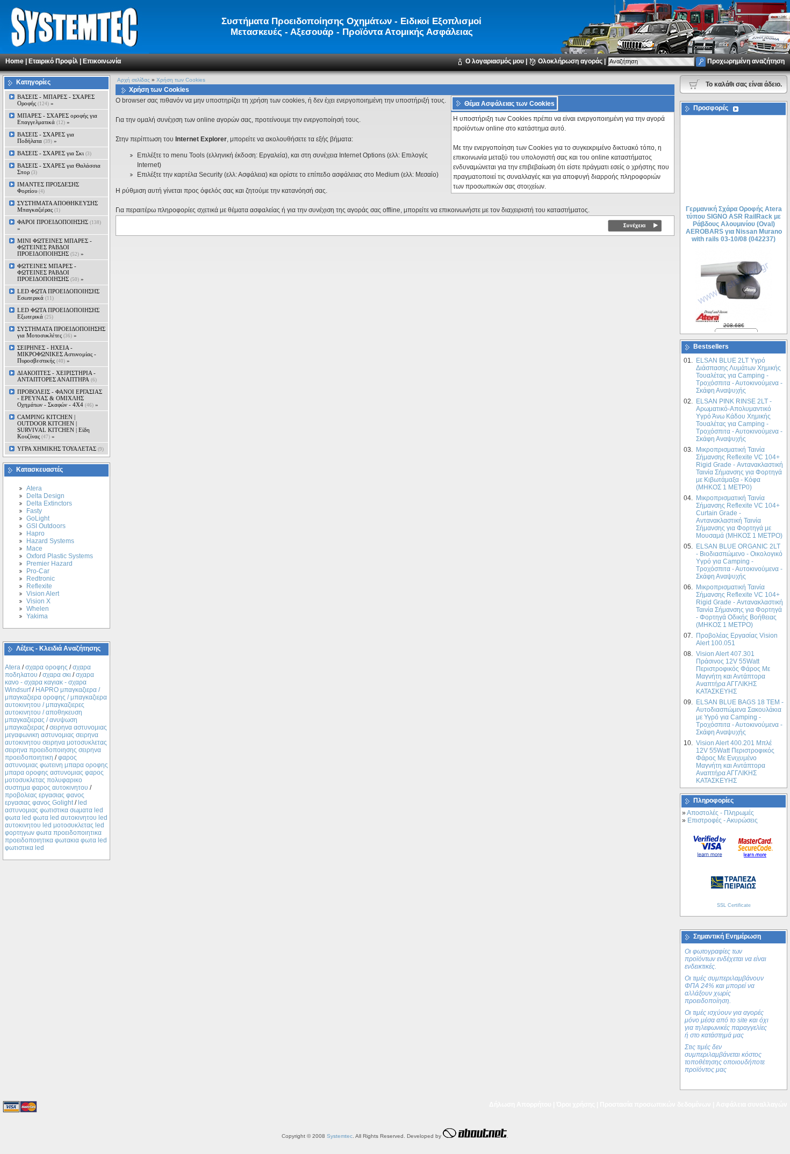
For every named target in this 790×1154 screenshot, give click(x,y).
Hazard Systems (50, 541)
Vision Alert (42, 593)
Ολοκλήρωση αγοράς (570, 61)
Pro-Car (37, 571)
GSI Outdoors (46, 526)
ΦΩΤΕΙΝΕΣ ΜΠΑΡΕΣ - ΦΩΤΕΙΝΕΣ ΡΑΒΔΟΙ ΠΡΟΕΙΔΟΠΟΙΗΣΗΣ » (50, 272)
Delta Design (45, 496)
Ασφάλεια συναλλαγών (751, 1104)
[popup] (710, 845)
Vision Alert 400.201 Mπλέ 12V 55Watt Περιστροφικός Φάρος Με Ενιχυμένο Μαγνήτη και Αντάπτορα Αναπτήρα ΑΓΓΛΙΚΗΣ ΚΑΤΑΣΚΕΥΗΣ (735, 761)
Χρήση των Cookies (180, 80)
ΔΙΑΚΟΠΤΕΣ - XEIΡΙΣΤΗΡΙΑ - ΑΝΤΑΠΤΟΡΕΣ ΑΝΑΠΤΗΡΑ (57, 376)
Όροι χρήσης (575, 1104)
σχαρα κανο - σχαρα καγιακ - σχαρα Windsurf (49, 682)
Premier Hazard (49, 563)
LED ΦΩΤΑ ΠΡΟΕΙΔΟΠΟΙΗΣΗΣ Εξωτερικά (58, 313)
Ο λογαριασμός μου (494, 61)
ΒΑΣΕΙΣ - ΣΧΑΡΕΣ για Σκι (54, 153)
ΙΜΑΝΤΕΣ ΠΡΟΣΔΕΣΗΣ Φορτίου (48, 187)
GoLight (37, 518)
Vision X (38, 601)
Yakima (37, 616)
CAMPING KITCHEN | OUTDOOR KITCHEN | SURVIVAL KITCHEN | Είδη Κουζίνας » (53, 426)
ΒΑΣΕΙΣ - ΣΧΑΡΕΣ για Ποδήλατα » (45, 137)
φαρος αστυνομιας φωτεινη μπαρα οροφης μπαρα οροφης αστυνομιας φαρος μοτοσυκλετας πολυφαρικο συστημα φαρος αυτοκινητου (56, 772)
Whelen (37, 608)
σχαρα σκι (56, 675)
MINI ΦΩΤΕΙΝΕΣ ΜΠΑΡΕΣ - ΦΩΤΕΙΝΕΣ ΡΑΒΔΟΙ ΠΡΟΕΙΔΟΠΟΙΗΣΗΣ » (54, 247)
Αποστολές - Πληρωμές (720, 813)
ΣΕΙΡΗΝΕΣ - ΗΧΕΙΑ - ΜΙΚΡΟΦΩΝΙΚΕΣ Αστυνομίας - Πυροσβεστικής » (56, 354)
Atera (34, 488)
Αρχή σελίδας (133, 80)
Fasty (34, 511)
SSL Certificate (734, 905)
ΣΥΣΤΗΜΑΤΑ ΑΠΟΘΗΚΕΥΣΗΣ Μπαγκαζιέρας (57, 206)
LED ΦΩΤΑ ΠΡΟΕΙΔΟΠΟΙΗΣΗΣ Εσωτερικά (58, 294)
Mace (34, 548)
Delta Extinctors (49, 503)
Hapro (35, 533)
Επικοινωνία (102, 61)
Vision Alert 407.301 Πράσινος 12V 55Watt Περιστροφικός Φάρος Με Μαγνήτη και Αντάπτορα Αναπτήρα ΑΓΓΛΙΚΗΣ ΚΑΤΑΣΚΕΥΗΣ (733, 672)
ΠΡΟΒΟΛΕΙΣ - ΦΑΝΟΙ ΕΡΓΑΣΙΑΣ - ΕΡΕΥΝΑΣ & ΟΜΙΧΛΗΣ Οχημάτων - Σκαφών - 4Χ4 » (59, 398)
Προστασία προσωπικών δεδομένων (655, 1104)
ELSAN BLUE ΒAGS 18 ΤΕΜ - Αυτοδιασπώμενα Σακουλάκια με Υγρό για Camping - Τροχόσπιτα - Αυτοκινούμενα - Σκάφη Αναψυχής (740, 717)
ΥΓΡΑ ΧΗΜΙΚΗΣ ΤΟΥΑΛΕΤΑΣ (60, 448)
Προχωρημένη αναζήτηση (746, 61)
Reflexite (39, 586)
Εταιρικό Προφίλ (53, 61)
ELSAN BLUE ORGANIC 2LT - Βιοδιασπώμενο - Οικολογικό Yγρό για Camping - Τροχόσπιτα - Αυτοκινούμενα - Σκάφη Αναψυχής (739, 561)
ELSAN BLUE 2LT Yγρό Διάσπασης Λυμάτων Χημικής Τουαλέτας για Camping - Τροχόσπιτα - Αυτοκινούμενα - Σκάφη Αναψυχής (739, 375)
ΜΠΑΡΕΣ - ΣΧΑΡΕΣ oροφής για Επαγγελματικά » (57, 118)
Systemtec (340, 1136)
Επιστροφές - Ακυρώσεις (722, 820)
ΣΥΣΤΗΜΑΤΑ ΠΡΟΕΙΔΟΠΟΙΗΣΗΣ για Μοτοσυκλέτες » (61, 332)
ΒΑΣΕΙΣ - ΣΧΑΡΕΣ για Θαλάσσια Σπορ (58, 168)
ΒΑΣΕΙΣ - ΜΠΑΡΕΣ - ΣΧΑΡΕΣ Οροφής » (56, 99)
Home (14, 61)
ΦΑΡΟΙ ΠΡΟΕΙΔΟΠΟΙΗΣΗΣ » (59, 225)
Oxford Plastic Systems (59, 556)
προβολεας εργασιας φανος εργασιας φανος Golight (44, 798)
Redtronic (40, 578)
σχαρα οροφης (46, 667)
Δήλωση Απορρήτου (520, 1104)
